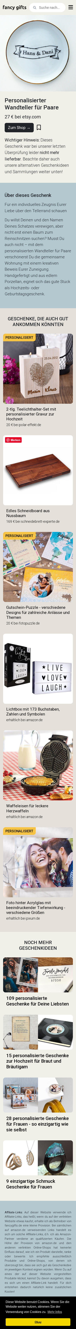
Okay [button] (38, 1322)
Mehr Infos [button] (55, 1312)
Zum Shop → (19, 127)
